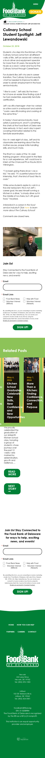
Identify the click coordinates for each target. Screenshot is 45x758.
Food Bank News (13, 299)
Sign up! (22, 327)
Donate (35, 11)
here (27, 207)
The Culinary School (16, 21)
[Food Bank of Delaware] (22, 655)
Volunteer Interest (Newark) (33, 302)
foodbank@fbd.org (22, 708)
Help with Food (32, 299)
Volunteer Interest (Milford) (13, 302)
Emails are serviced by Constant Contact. (15, 320)
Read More (12, 473)
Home (11, 625)
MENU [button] (35, 4)
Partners (10, 632)
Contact (32, 632)
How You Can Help (25, 625)
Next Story (12, 487)
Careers (21, 632)
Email (5, 281)
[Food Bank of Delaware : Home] (14, 9)
